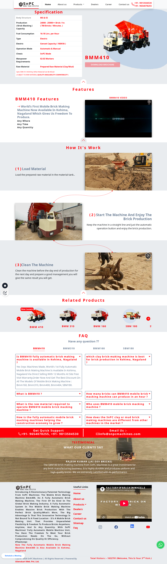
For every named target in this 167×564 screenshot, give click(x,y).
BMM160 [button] (99, 348)
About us (62, 4)
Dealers (94, 4)
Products (78, 504)
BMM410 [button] (39, 348)
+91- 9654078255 (143, 6)
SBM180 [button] (128, 348)
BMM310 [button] (69, 348)
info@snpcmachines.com (120, 434)
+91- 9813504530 (143, 3)
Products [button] (78, 4)
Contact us (124, 4)
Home (48, 4)
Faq (75, 527)
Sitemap (78, 523)
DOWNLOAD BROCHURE (102, 64)
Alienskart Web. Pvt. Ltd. (27, 561)
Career (108, 4)
